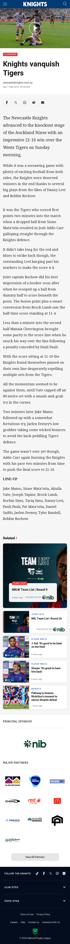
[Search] (65, 4)
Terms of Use (26, 914)
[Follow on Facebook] (43, 873)
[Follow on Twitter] (50, 873)
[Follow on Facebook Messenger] (64, 873)
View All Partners (35, 857)
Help (23, 922)
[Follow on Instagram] (57, 873)
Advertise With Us (51, 922)
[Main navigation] (5, 4)
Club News (10, 54)
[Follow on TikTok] (37, 873)
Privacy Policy (43, 914)
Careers (14, 922)
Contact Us (33, 922)
